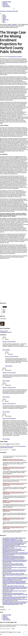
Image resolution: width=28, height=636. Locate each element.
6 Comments (19, 56)
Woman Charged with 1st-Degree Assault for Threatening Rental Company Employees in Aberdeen (15, 594)
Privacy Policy (6, 618)
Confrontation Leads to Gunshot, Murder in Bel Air (14, 590)
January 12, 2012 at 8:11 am (9, 403)
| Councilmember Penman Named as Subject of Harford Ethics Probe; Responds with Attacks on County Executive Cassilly (14, 468)
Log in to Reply (6, 349)
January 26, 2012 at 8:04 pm (9, 418)
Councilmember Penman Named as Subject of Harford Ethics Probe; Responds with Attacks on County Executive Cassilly (14, 557)
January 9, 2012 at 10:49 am (11, 356)
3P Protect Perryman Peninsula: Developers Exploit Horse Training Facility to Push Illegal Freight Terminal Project (14, 544)
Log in (19, 632)
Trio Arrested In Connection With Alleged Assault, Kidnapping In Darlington (14, 538)
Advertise (5, 616)
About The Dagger (7, 614)
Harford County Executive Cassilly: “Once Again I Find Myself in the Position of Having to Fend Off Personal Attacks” (15, 554)
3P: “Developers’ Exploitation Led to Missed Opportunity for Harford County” (13, 541)
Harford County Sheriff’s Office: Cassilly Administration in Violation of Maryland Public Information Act (14, 550)
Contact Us (5, 617)
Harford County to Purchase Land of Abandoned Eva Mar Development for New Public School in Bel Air (15, 560)
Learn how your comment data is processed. (13, 447)
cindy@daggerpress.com (5, 332)
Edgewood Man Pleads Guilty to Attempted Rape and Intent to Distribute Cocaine (15, 597)
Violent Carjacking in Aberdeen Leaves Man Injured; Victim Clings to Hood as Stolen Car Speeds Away (15, 570)
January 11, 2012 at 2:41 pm (9, 387)
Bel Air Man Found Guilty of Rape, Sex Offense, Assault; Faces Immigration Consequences (13, 574)
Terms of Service (6, 619)
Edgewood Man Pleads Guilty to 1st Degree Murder (15, 567)
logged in (8, 444)
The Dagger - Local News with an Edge (9, 11)
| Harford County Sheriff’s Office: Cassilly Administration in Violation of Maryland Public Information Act (14, 460)
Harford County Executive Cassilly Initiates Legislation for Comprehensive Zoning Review (13, 564)
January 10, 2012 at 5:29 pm (9, 372)
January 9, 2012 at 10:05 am (9, 341)
